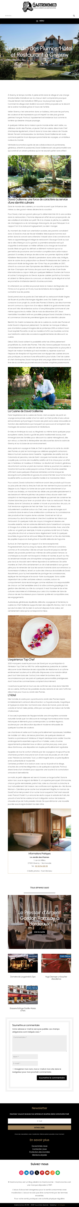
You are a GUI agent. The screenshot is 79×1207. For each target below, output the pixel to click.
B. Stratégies (60, 1205)
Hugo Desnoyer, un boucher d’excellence (56, 977)
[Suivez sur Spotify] (57, 1172)
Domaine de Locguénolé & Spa (22, 976)
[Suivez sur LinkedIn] (26, 1172)
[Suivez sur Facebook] (31, 1172)
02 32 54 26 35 (41, 866)
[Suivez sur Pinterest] (42, 1172)
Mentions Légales (39, 1155)
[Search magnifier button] (74, 15)
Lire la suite (39, 932)
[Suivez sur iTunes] (52, 1172)
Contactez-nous (39, 1149)
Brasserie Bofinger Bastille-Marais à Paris (23, 1009)
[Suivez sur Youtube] (47, 1172)
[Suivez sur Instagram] (21, 1172)
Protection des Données (39, 1152)
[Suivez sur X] (37, 1172)
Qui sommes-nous (39, 1146)
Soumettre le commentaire (52, 1077)
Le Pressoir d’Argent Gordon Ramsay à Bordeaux (39, 918)
